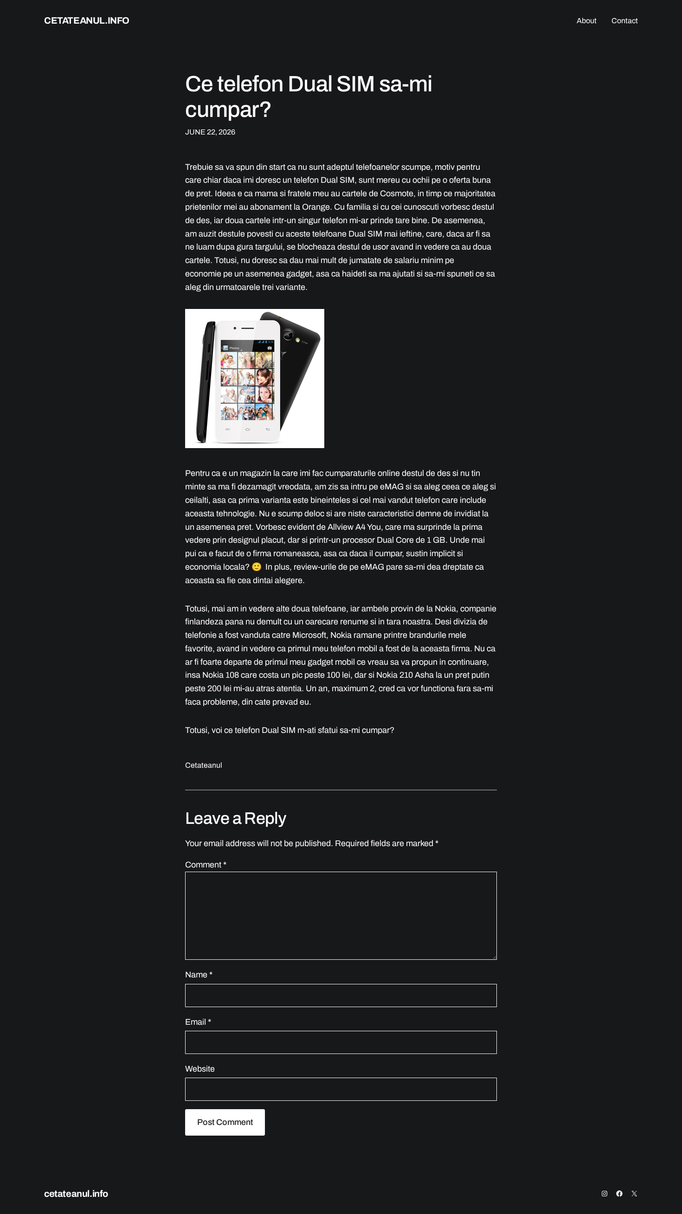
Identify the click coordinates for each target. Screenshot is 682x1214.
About (587, 21)
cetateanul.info (86, 20)
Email (198, 1022)
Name (198, 974)
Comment (205, 864)
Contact (624, 21)
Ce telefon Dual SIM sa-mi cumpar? (308, 97)
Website (200, 1068)
